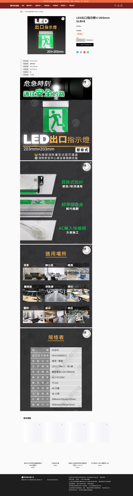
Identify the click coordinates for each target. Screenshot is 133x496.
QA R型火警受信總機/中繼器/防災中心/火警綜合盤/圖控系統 (83, 481)
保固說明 (55, 5)
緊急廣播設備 (72, 483)
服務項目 (37, 5)
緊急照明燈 (102, 477)
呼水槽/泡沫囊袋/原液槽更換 (85, 490)
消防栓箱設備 (90, 483)
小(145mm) (89, 40)
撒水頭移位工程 (106, 488)
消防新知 (63, 5)
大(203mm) (80, 40)
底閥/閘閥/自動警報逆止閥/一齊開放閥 (78, 485)
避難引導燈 (71, 479)
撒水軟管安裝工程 (73, 490)
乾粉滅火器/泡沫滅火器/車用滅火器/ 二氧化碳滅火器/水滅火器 (83, 477)
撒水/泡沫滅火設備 (81, 483)
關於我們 (29, 5)
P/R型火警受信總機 (85, 479)
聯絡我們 (71, 5)
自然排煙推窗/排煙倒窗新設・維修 (77, 488)
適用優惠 (78, 30)
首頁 (23, 5)
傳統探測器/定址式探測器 (105, 481)
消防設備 (46, 5)
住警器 (77, 479)
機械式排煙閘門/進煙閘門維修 (94, 488)
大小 (77, 38)
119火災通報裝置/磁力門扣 (95, 485)
